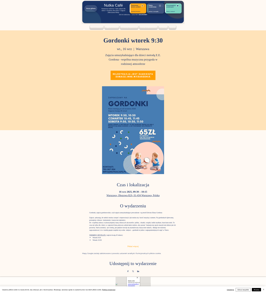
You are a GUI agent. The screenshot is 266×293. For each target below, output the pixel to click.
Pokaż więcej (133, 246)
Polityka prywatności (108, 290)
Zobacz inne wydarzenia (133, 76)
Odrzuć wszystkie (243, 290)
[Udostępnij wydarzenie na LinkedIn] (138, 271)
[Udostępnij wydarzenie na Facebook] (128, 271)
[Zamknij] (263, 289)
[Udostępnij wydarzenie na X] (133, 271)
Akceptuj (256, 290)
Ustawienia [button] (230, 290)
